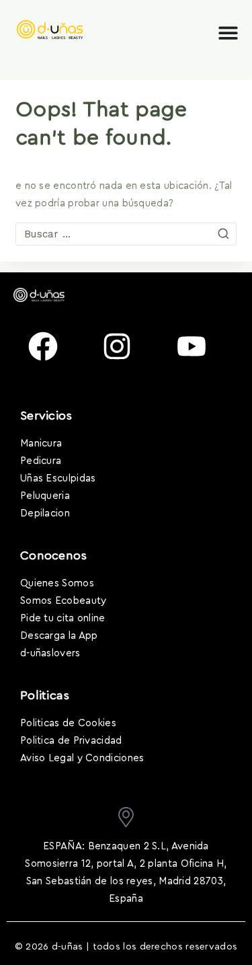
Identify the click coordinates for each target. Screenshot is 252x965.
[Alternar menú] (228, 32)
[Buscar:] (126, 234)
